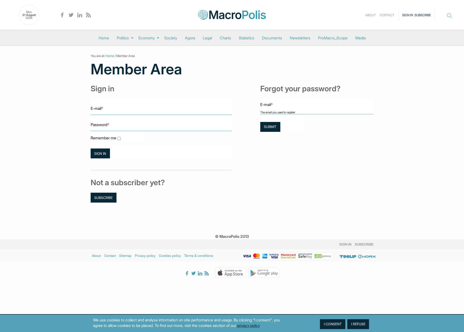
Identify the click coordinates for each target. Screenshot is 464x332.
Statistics (246, 37)
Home (104, 37)
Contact (387, 15)
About (370, 15)
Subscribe (422, 15)
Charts (225, 37)
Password (100, 124)
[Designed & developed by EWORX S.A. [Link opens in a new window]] (367, 256)
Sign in (407, 15)
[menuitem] (104, 38)
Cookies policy (170, 256)
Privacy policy (145, 256)
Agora (190, 37)
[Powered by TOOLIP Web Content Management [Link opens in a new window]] (348, 256)
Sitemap (125, 256)
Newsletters (300, 37)
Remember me (103, 138)
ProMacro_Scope (333, 37)
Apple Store (230, 273)
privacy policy (248, 325)
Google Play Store (263, 273)
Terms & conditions (198, 256)
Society (170, 37)
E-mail (97, 108)
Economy (146, 37)
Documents (272, 37)
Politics (123, 37)
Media (360, 37)
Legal (207, 37)
